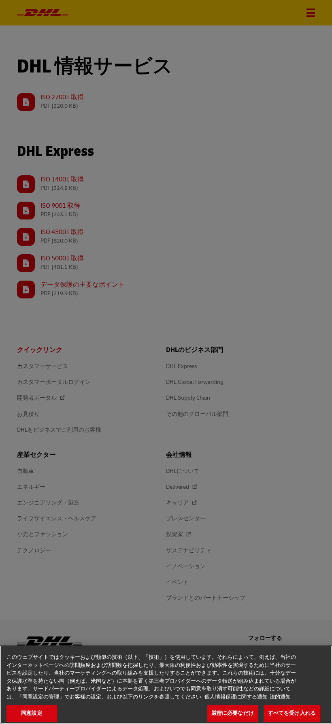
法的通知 (280, 697)
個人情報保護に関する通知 (236, 697)
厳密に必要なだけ (232, 713)
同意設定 (32, 713)
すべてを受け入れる (292, 713)
